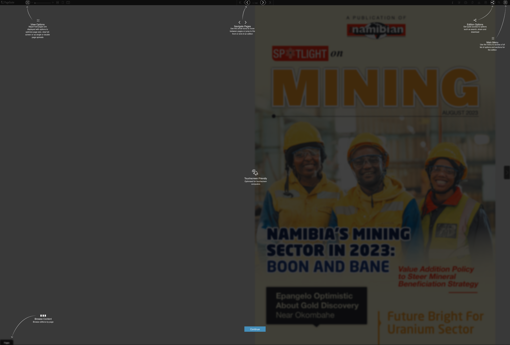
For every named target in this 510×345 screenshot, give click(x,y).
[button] (255, 329)
